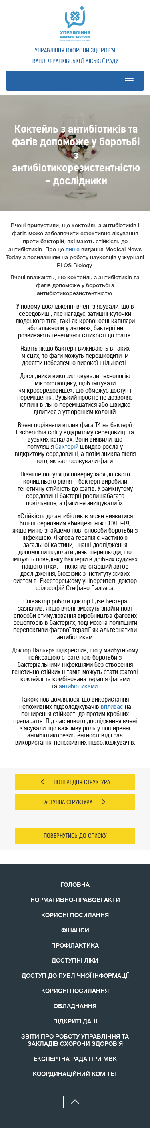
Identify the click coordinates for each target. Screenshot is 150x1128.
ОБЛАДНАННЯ (75, 1006)
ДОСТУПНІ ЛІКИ (75, 961)
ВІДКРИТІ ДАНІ (75, 1021)
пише (73, 249)
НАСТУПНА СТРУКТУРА (66, 802)
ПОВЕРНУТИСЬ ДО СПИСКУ (75, 835)
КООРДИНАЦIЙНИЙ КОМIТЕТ (75, 1074)
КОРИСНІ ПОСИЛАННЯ (75, 915)
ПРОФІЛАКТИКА (75, 945)
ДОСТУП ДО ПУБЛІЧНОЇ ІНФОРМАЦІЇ (75, 976)
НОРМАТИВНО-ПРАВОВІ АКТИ (75, 900)
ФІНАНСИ (75, 930)
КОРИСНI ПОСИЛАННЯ (75, 991)
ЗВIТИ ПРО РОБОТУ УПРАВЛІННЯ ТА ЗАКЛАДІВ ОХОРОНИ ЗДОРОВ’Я (75, 1040)
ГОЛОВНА (75, 885)
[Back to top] (75, 1102)
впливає (112, 706)
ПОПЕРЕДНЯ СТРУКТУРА (82, 782)
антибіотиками (78, 686)
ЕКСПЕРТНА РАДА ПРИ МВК (75, 1059)
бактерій (66, 446)
